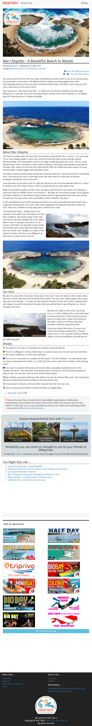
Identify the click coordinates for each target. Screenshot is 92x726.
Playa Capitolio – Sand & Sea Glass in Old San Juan (30, 477)
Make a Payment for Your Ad (60, 691)
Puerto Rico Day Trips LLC (56, 720)
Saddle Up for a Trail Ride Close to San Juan (27, 480)
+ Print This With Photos (77, 74)
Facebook (52, 678)
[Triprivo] (23, 569)
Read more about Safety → (34, 408)
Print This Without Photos (77, 71)
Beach (14, 68)
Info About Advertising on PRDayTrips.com (66, 688)
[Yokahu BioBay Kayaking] (23, 619)
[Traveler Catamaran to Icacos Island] (68, 552)
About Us (6, 681)
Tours (27, 3)
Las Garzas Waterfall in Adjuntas (22, 472)
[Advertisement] (46, 498)
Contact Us (6, 678)
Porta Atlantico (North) (35, 68)
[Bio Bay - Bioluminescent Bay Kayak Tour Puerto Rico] (68, 569)
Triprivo (67, 418)
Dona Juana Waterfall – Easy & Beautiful (25, 466)
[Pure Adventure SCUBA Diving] (68, 619)
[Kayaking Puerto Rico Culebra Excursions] (68, 586)
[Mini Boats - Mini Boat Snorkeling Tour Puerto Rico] (23, 586)
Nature (21, 68)
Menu (85, 3)
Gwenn (15, 66)
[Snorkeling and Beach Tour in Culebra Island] (23, 552)
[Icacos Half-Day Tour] (68, 535)
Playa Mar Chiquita (16, 393)
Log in (4, 686)
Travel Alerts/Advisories (12, 684)
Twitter (51, 681)
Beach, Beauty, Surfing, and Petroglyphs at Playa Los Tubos (34, 474)
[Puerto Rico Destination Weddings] (23, 535)
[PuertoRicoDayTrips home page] (12, 17)
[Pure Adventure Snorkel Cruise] (68, 602)
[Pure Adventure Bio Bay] (23, 602)
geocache (51, 313)
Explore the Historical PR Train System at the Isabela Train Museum (37, 469)
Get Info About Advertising (46, 631)
